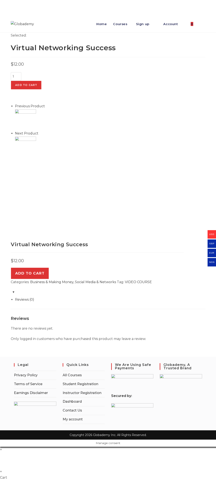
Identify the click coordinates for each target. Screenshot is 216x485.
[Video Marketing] (25, 120)
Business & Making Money (51, 282)
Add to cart (26, 85)
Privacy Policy (26, 375)
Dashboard (72, 401)
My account (73, 419)
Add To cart (30, 273)
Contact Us (72, 410)
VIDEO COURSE (138, 282)
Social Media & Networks (95, 282)
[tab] (110, 300)
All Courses (72, 375)
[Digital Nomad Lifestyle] (25, 147)
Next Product (26, 133)
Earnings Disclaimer (31, 393)
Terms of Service (28, 384)
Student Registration (80, 384)
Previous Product (30, 106)
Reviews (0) (24, 300)
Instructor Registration (82, 393)
